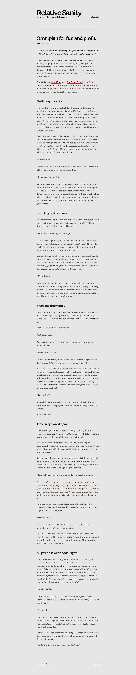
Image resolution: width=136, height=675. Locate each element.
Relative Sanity (59, 13)
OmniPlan (56, 82)
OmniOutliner (80, 85)
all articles (95, 17)
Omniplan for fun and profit (66, 38)
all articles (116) (43, 664)
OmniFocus (51, 85)
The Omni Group (75, 82)
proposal (73, 633)
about (96, 664)
